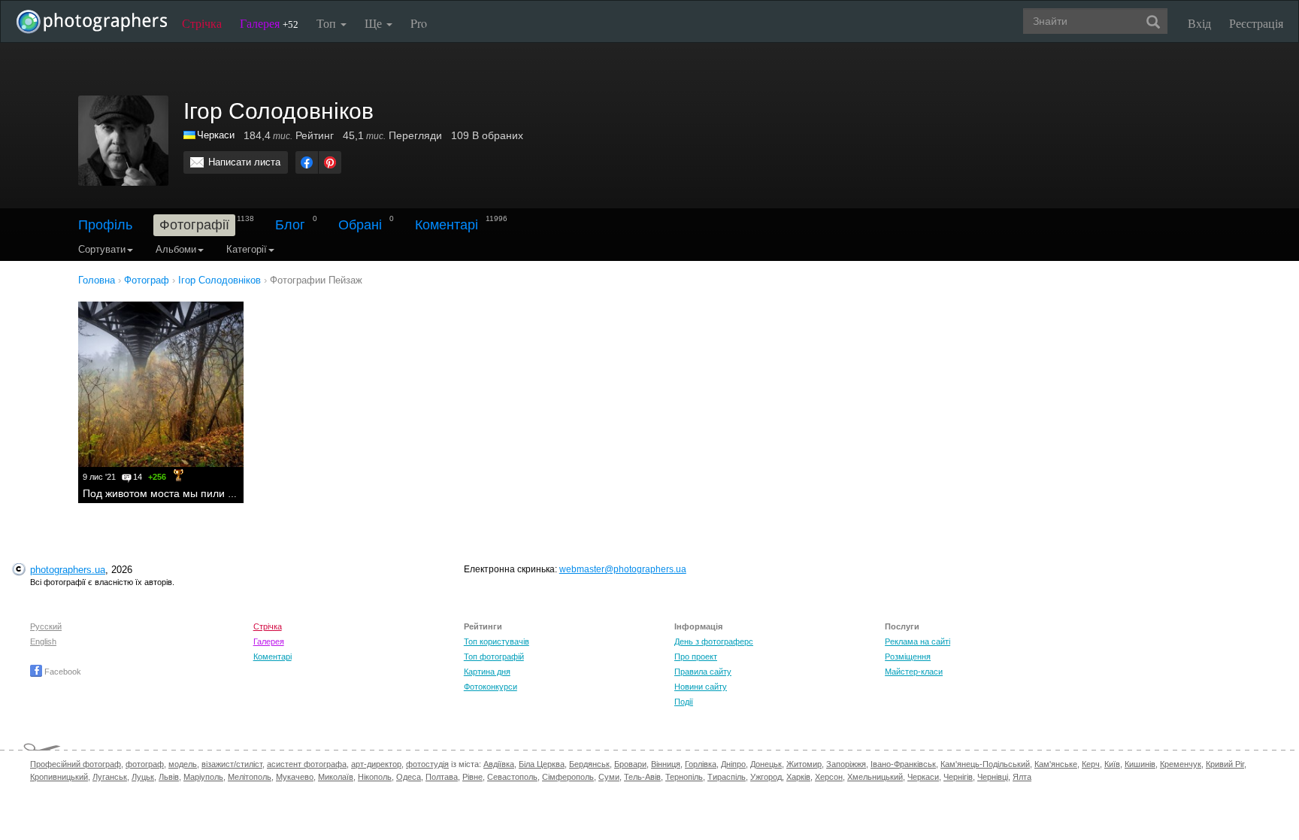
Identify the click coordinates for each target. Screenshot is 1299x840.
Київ (1112, 764)
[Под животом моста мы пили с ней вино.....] (161, 384)
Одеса (408, 776)
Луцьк (143, 776)
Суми (608, 776)
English (43, 641)
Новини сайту (700, 686)
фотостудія (427, 764)
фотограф (145, 764)
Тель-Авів (642, 776)
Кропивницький (59, 776)
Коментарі (446, 224)
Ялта (1022, 776)
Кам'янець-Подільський (985, 764)
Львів (169, 776)
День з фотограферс (713, 641)
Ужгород (766, 776)
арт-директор (376, 764)
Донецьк (766, 764)
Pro (418, 23)
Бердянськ (589, 764)
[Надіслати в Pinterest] (330, 162)
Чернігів (958, 776)
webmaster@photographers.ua (622, 569)
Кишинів (1140, 764)
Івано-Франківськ (903, 764)
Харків (798, 776)
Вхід (1199, 23)
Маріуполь (203, 776)
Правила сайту (702, 671)
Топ (327, 23)
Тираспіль (726, 776)
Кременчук (1180, 764)
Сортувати (102, 249)
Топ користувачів (496, 641)
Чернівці (992, 776)
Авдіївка (498, 764)
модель (182, 764)
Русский (46, 626)
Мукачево (294, 776)
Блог (290, 224)
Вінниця (665, 764)
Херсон (829, 776)
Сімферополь (568, 776)
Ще (375, 23)
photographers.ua (67, 569)
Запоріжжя (846, 764)
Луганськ (109, 776)
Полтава (441, 776)
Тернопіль (684, 776)
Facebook (61, 671)
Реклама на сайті (917, 641)
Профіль (105, 224)
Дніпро (733, 764)
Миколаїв (335, 776)
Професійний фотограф (75, 764)
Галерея (269, 23)
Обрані (360, 224)
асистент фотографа (307, 764)
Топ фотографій (494, 656)
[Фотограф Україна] (190, 135)
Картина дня (487, 671)
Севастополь (512, 776)
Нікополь (375, 776)
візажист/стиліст (231, 764)
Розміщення (908, 656)
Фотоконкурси (490, 686)
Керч (1091, 764)
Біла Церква (542, 764)
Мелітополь (249, 776)
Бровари (630, 764)
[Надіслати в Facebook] (306, 162)
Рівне (472, 776)
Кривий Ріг (1225, 764)
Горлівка (700, 764)
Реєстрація (1256, 23)
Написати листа (244, 162)
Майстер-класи (914, 671)
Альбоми (176, 249)
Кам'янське (1055, 764)
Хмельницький (875, 776)
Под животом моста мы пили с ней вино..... (189, 493)
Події (683, 701)
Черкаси (216, 135)
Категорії (246, 249)
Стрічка (202, 23)
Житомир (804, 764)
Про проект (695, 656)
